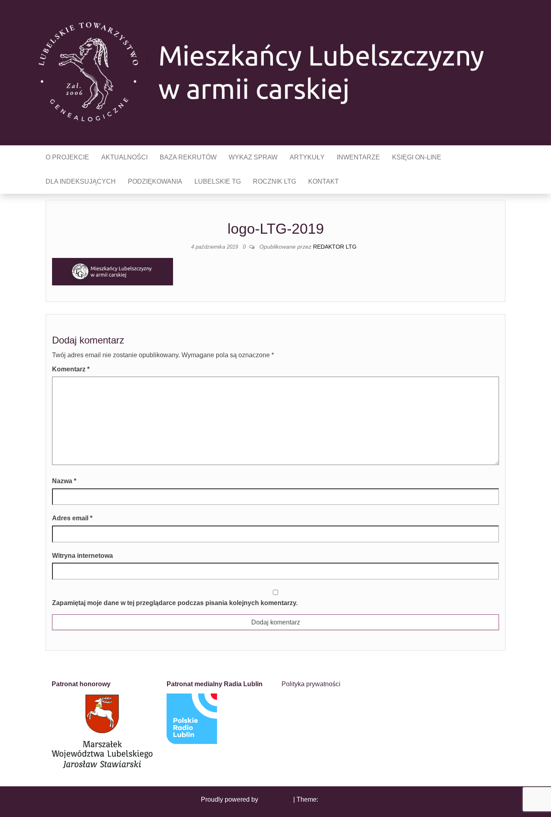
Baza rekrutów (188, 157)
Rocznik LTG (274, 181)
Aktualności (124, 157)
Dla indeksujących (81, 181)
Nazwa (64, 481)
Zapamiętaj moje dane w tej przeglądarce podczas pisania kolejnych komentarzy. (175, 602)
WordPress (276, 799)
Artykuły (307, 157)
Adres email (72, 518)
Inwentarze (358, 157)
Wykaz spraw (253, 157)
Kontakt (323, 181)
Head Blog (335, 799)
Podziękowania (155, 181)
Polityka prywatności (311, 684)
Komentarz (71, 369)
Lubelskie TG (217, 181)
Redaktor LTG (335, 246)
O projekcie (67, 157)
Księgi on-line (416, 157)
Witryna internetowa (82, 555)
